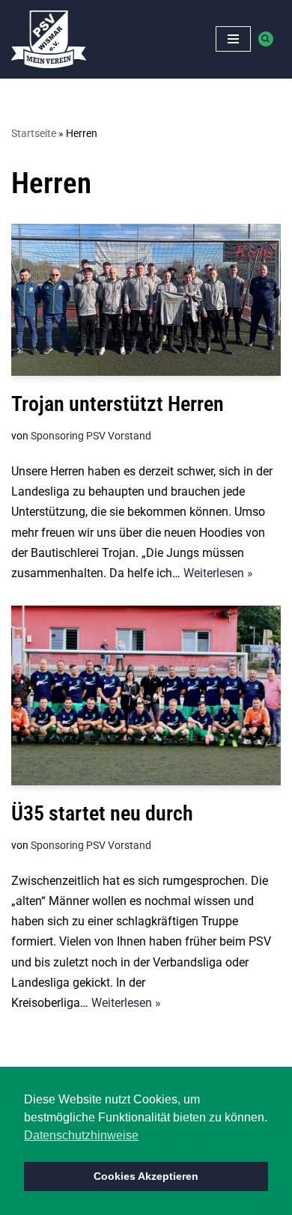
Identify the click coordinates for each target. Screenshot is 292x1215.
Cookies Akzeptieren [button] (146, 1176)
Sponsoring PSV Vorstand (91, 436)
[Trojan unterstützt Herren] (146, 300)
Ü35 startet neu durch (102, 813)
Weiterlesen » (218, 573)
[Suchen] (265, 38)
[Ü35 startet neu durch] (146, 695)
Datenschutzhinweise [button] (81, 1135)
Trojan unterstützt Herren (117, 404)
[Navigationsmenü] (233, 39)
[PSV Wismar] (48, 39)
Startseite (33, 133)
